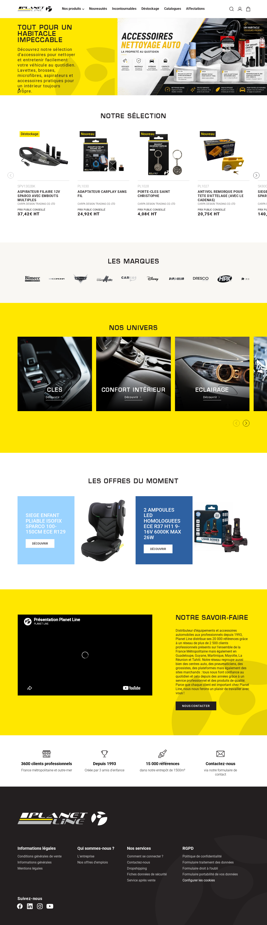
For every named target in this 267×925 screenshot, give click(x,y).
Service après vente (141, 880)
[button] (73, 9)
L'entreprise (85, 856)
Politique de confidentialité (202, 856)
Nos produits (71, 9)
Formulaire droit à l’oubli (200, 868)
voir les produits (39, 94)
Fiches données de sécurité (147, 874)
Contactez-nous (138, 862)
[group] (128, 279)
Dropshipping (137, 868)
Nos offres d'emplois (92, 862)
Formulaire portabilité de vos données (210, 874)
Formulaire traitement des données (208, 862)
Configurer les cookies (199, 880)
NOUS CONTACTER (196, 706)
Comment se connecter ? (145, 856)
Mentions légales (30, 868)
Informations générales (35, 862)
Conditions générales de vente (40, 856)
